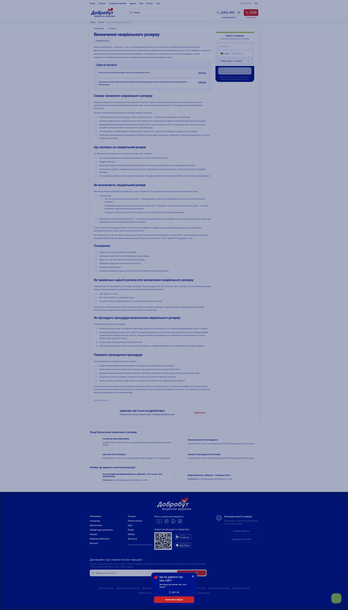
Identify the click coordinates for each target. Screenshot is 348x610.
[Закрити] (193, 576)
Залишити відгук (174, 599)
